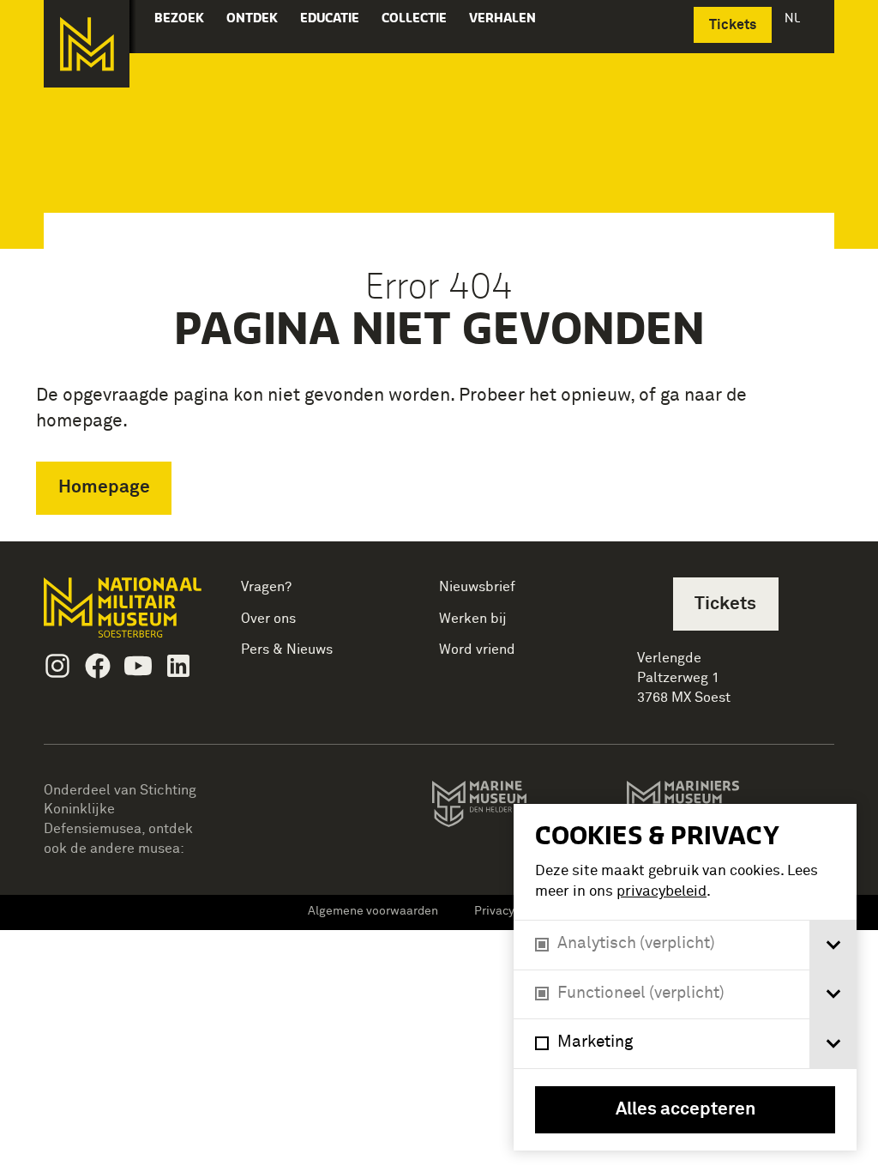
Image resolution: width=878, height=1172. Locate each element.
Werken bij (473, 618)
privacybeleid (661, 892)
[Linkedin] (178, 666)
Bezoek (179, 17)
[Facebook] (97, 666)
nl (794, 17)
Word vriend (477, 649)
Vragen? (266, 587)
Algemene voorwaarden (373, 911)
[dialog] (685, 977)
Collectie (414, 17)
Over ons (268, 618)
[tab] (833, 945)
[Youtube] (138, 666)
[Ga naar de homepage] (86, 44)
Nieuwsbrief (477, 587)
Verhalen (502, 17)
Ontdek (252, 17)
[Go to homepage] (125, 614)
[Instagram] (57, 666)
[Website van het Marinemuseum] (511, 807)
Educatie (329, 17)
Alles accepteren (685, 1110)
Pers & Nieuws (287, 649)
